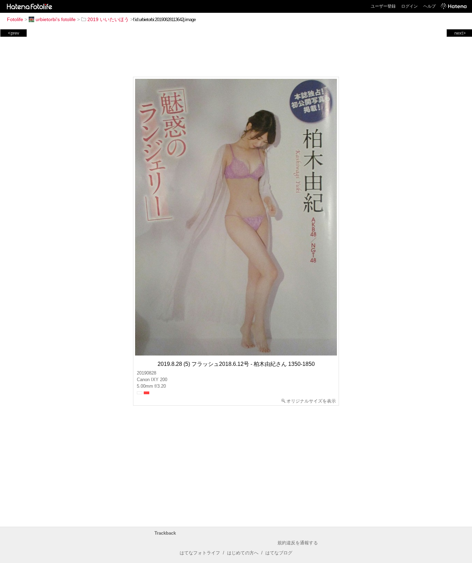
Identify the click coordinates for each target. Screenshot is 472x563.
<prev (13, 33)
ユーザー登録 (383, 6)
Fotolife (15, 19)
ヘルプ (429, 6)
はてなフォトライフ (200, 552)
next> (460, 33)
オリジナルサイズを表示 (311, 401)
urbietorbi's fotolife (56, 19)
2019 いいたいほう (108, 19)
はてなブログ (278, 552)
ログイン (409, 6)
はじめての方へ (242, 552)
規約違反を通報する (297, 542)
